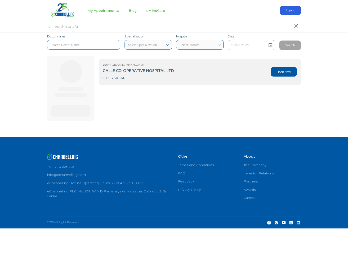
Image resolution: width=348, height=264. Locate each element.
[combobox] (83, 45)
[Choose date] (270, 45)
